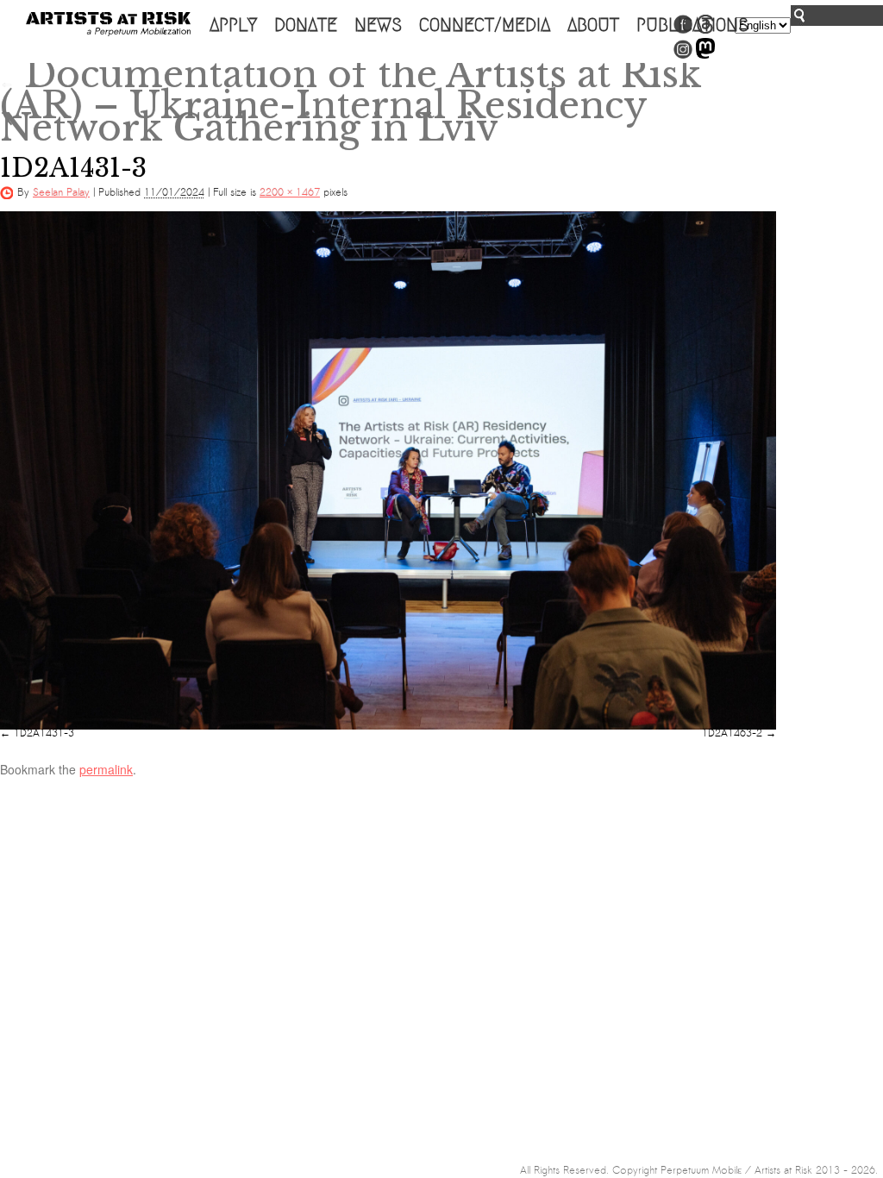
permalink (106, 769)
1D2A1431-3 (44, 733)
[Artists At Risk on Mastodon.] (705, 55)
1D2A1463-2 (732, 733)
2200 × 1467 (290, 192)
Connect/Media (484, 25)
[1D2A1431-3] (388, 470)
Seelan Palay (61, 192)
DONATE (305, 25)
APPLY (233, 25)
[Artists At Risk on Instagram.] (682, 55)
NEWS (378, 25)
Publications (692, 25)
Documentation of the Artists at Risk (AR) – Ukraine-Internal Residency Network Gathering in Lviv (350, 101)
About (593, 25)
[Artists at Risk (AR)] (108, 24)
